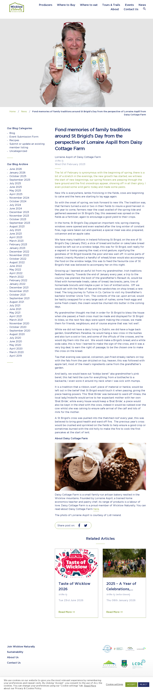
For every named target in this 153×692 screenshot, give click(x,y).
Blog (12, 133)
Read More (90, 686)
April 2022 (15, 273)
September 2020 (19, 331)
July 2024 (15, 205)
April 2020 (16, 349)
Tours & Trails (111, 5)
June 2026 (15, 169)
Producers (45, 5)
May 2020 (15, 345)
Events (129, 5)
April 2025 (15, 194)
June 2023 (15, 234)
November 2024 (19, 198)
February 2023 (18, 244)
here (96, 509)
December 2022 (19, 252)
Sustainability (15, 652)
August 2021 (16, 302)
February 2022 (18, 280)
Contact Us (131, 9)
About (115, 9)
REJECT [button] (143, 684)
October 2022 (17, 259)
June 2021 (15, 309)
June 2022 (15, 266)
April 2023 (15, 237)
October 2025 (17, 176)
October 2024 (17, 201)
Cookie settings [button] (114, 684)
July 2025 (15, 183)
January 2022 (17, 284)
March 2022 (16, 277)
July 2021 (14, 306)
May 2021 (14, 313)
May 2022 (15, 270)
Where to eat (89, 5)
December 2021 (19, 288)
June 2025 (15, 187)
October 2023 (17, 219)
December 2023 (19, 212)
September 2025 (19, 180)
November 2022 (19, 255)
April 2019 (15, 356)
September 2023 (19, 223)
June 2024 (15, 209)
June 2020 (15, 341)
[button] (144, 9)
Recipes (14, 140)
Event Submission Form (23, 137)
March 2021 (16, 320)
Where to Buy (66, 5)
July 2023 (15, 230)
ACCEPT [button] (131, 684)
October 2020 (17, 327)
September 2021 (19, 298)
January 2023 (17, 248)
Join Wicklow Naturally (21, 647)
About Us (13, 657)
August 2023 (17, 227)
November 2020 (19, 324)
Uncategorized (18, 151)
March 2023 (16, 241)
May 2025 (15, 191)
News (142, 5)
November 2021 (19, 291)
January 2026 (17, 173)
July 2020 (15, 338)
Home (12, 112)
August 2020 (17, 334)
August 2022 (17, 262)
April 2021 (15, 316)
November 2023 (19, 216)
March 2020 (16, 352)
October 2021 (17, 295)
